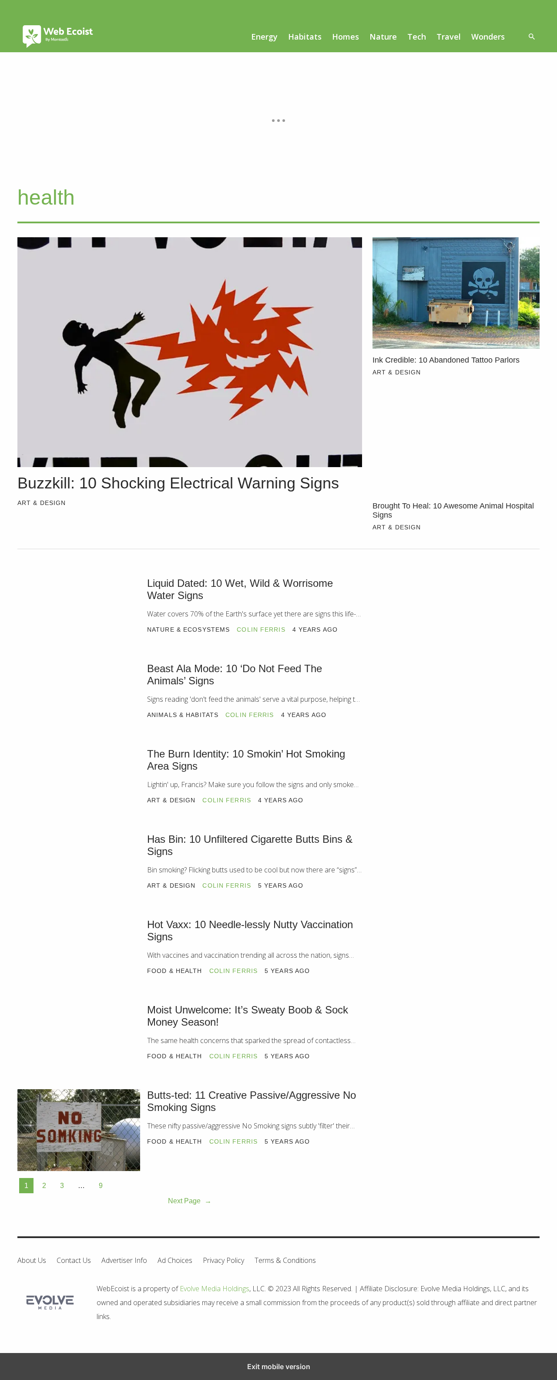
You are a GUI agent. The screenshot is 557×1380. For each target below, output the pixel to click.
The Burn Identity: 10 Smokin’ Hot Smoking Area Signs (246, 760)
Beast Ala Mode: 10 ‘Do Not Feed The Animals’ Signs (234, 675)
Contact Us (74, 1260)
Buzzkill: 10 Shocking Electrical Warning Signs (178, 483)
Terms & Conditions (285, 1260)
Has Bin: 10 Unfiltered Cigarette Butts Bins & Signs (249, 845)
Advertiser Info (124, 1260)
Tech (416, 36)
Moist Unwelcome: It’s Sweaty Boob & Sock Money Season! (247, 1016)
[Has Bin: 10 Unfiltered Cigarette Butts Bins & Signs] (78, 874)
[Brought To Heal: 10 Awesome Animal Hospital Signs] (456, 439)
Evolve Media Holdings (214, 1288)
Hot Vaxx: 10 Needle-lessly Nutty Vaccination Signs (250, 931)
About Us (31, 1260)
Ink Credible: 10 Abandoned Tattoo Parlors (446, 360)
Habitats (305, 36)
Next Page (189, 1201)
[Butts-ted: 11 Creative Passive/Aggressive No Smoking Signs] (78, 1130)
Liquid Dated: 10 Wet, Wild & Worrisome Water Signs (240, 589)
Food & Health (174, 970)
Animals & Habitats (182, 714)
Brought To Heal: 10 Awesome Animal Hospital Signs (453, 511)
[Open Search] (532, 36)
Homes (345, 36)
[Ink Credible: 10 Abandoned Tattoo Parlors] (456, 293)
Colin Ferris (261, 629)
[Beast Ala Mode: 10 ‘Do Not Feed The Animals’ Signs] (78, 703)
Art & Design (41, 502)
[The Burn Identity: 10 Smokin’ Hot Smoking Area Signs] (78, 789)
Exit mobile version (278, 1366)
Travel (448, 36)
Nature (383, 36)
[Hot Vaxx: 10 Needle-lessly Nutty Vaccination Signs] (78, 959)
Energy (264, 36)
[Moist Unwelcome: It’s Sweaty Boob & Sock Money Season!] (78, 1045)
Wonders (488, 36)
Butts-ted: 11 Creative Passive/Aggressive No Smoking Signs (251, 1101)
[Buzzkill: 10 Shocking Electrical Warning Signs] (189, 352)
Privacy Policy (223, 1260)
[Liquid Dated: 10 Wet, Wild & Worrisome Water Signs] (78, 618)
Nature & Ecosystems (188, 629)
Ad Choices (175, 1260)
